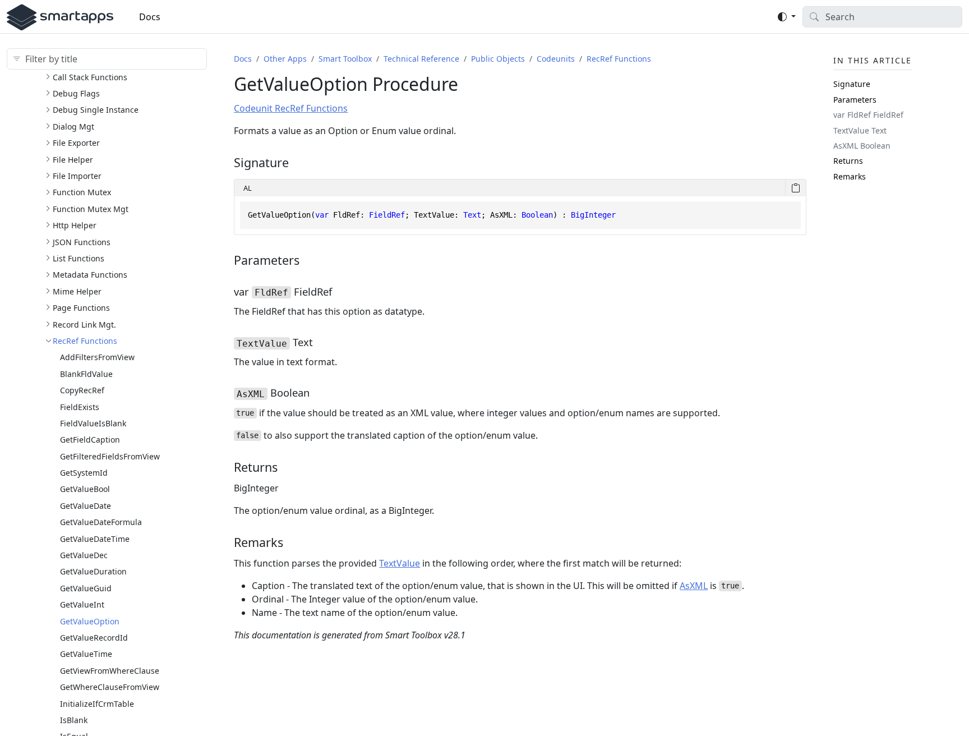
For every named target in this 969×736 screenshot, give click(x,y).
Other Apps (285, 58)
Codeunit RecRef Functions (291, 108)
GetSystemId (84, 472)
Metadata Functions (90, 274)
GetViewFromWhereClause (109, 670)
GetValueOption (89, 620)
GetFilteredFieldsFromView (110, 455)
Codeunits (556, 58)
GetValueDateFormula (101, 522)
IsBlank (73, 719)
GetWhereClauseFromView (109, 687)
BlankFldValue (86, 373)
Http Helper (74, 225)
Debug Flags (76, 93)
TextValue (399, 563)
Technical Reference (421, 58)
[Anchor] (297, 162)
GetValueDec (84, 554)
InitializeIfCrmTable (97, 703)
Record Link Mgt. (84, 324)
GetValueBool (85, 489)
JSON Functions (81, 241)
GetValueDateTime (95, 538)
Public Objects (498, 58)
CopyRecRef (82, 390)
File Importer (77, 175)
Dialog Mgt (73, 126)
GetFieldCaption (90, 439)
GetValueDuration (93, 571)
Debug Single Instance (96, 109)
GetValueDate (85, 505)
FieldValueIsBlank (93, 422)
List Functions (78, 257)
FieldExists (79, 406)
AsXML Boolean (861, 145)
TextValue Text (860, 130)
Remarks (849, 176)
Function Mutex (82, 192)
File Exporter (76, 142)
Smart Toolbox (345, 58)
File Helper (73, 159)
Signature (851, 84)
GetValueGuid (86, 587)
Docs (149, 17)
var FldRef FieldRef (868, 114)
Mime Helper (77, 291)
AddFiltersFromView (97, 357)
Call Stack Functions (90, 76)
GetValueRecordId (94, 637)
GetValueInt (82, 604)
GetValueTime (86, 653)
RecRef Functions (85, 340)
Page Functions (81, 307)
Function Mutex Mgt (90, 208)
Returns (848, 160)
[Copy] (795, 188)
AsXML (694, 585)
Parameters (854, 99)
